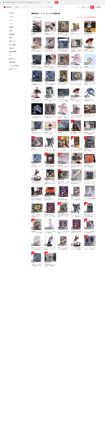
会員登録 (83, 7)
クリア (27, 13)
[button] (20, 7)
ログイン (78, 7)
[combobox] (33, 7)
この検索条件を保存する (90, 17)
